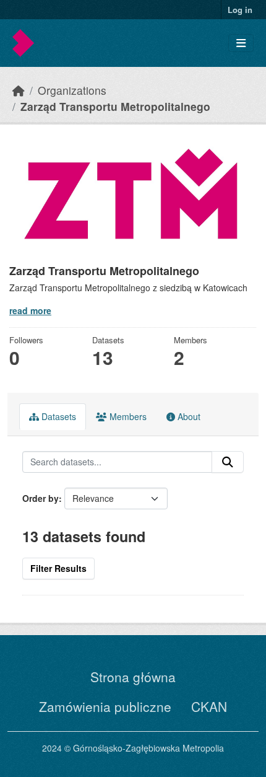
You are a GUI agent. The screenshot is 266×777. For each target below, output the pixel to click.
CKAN (209, 706)
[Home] (18, 90)
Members (127, 416)
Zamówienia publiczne (105, 706)
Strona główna (133, 676)
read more (30, 310)
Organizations (72, 90)
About (187, 416)
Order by (40, 498)
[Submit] (228, 462)
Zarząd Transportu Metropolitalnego (115, 106)
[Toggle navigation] (241, 43)
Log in (240, 9)
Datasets (57, 416)
